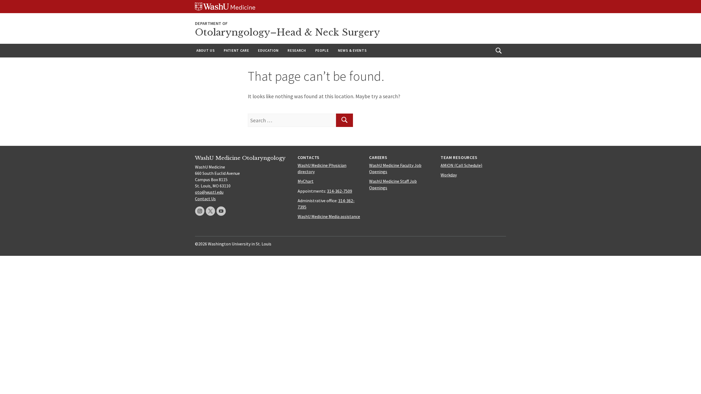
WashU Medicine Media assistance (329, 216)
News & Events (352, 50)
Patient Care (236, 50)
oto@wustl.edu (209, 192)
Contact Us (205, 198)
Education (268, 50)
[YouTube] (221, 211)
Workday (449, 175)
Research (297, 50)
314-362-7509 (339, 191)
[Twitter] (210, 211)
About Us (205, 50)
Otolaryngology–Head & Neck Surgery (287, 32)
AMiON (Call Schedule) (461, 165)
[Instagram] (200, 211)
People (322, 50)
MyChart (306, 181)
